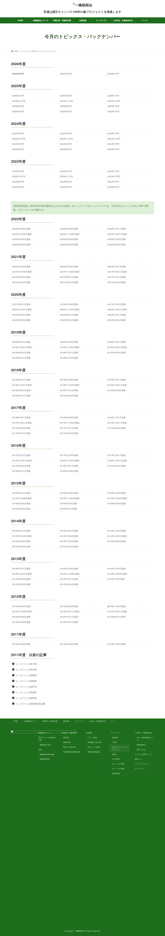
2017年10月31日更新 (117, 422)
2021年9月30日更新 (21, 276)
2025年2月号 (66, 133)
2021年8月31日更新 (69, 276)
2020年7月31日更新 (116, 314)
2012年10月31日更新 (117, 611)
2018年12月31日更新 (22, 384)
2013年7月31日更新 (69, 578)
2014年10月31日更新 (117, 536)
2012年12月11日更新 (69, 611)
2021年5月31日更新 (69, 282)
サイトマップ (139, 768)
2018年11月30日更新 (69, 384)
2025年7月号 (113, 106)
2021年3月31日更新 (21, 304)
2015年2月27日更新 (69, 530)
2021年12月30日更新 (22, 271)
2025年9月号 (18, 106)
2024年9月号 (18, 143)
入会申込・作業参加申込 (97, 721)
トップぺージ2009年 (26, 675)
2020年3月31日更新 (21, 341)
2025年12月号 (18, 100)
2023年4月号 (113, 186)
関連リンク (139, 759)
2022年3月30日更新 (21, 266)
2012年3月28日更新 (21, 644)
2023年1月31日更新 (116, 228)
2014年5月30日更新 (21, 546)
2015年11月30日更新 (69, 498)
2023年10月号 (114, 176)
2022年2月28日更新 (69, 266)
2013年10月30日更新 (117, 573)
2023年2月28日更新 (69, 228)
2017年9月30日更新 (21, 428)
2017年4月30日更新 (69, 433)
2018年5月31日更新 (21, 395)
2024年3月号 (18, 171)
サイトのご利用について (143, 754)
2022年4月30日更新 (116, 244)
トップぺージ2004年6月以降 (30, 703)
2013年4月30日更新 (69, 584)
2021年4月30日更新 (116, 282)
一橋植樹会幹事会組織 (46, 754)
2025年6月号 (18, 111)
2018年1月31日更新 (116, 417)
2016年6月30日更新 (116, 465)
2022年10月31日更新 (117, 234)
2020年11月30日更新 (69, 309)
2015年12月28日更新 (22, 498)
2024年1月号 (113, 171)
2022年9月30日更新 (21, 239)
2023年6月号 (18, 186)
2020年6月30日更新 (21, 320)
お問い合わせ (141, 749)
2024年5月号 (66, 149)
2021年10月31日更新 (117, 271)
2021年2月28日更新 (69, 304)
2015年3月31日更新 (21, 530)
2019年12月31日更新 (22, 347)
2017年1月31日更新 (116, 455)
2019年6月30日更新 (116, 352)
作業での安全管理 (69, 747)
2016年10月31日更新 (117, 460)
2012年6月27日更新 (116, 616)
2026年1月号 (113, 95)
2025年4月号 (113, 111)
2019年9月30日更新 (21, 352)
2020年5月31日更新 (69, 320)
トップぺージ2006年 (26, 692)
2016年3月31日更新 (21, 492)
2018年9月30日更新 (21, 390)
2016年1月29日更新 (116, 492)
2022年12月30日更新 (22, 234)
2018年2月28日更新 (69, 417)
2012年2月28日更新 (69, 644)
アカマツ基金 (92, 737)
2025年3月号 (18, 133)
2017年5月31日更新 (21, 433)
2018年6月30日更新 (116, 390)
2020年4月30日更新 (116, 320)
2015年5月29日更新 (21, 508)
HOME (15, 721)
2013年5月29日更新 (21, 584)
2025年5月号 (66, 111)
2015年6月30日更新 (116, 503)
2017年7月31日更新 (69, 428)
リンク (113, 721)
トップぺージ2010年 (26, 669)
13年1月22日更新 (118, 606)
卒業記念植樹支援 (94, 752)
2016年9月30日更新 (21, 465)
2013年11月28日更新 (69, 573)
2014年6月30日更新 (116, 541)
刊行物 (114, 742)
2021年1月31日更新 (116, 304)
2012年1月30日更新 (116, 644)
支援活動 (66, 721)
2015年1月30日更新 (116, 530)
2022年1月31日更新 (116, 266)
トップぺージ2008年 (26, 681)
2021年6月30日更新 (21, 282)
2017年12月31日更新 (22, 422)
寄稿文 (114, 754)
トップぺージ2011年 (26, 663)
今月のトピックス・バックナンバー (120, 748)
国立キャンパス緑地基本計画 (47, 738)
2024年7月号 (113, 143)
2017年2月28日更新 (69, 455)
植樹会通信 (116, 773)
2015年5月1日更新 (68, 508)
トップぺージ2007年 (26, 686)
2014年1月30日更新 (116, 568)
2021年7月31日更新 (116, 276)
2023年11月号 (66, 176)
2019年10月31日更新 (117, 347)
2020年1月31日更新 (116, 341)
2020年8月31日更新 (69, 314)
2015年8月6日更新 (68, 503)
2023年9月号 (18, 181)
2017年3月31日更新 (21, 455)
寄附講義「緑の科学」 (95, 742)
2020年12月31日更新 (22, 309)
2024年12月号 (18, 138)
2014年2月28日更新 (69, 568)
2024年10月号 (114, 138)
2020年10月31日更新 (117, 309)
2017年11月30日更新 (69, 422)
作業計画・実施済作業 (50, 721)
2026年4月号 (113, 73)
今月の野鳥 (116, 759)
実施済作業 (67, 742)
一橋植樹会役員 (44, 759)
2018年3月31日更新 (21, 417)
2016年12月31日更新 (22, 460)
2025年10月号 (114, 100)
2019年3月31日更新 (21, 379)
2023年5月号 (66, 186)
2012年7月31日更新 (69, 616)
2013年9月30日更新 (21, 578)
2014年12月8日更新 (69, 536)
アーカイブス (79, 721)
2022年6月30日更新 (21, 244)
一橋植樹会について (30, 721)
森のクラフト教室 (94, 747)
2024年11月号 (66, 138)
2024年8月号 (66, 143)
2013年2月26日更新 (69, 606)
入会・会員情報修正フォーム (145, 738)
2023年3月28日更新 (21, 228)
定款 (40, 749)
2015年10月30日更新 (117, 498)
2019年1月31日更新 (116, 379)
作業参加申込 (141, 745)
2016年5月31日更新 (21, 470)
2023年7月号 (113, 181)
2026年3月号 (18, 95)
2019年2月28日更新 (69, 379)
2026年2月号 (66, 95)
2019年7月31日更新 (69, 352)
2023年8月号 (66, 181)
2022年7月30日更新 (116, 239)
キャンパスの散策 (118, 768)
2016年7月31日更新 (69, 465)
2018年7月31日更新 (69, 390)
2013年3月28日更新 (21, 606)
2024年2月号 (66, 171)
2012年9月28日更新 (21, 616)
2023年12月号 (18, 176)
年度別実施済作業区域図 (71, 752)
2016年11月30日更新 (69, 460)
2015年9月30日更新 (21, 503)
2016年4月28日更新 (69, 470)
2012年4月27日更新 (69, 622)
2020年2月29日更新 (69, 341)
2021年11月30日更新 (69, 271)
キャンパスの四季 (118, 764)
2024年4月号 (113, 149)
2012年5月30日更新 (21, 622)
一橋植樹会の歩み (45, 745)
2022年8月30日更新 (69, 239)
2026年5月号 (66, 73)
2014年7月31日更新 (69, 541)
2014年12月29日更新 (22, 536)
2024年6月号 (18, 149)
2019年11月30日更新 (69, 347)
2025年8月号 (66, 106)
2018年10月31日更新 (117, 384)
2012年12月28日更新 (22, 611)
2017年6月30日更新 (116, 428)
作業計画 (66, 737)
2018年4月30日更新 (69, 395)
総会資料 (115, 737)
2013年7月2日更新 (116, 578)
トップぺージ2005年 (26, 698)
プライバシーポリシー (142, 764)
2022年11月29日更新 (69, 234)
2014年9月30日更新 (21, 541)
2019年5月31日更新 (21, 357)
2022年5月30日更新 (69, 244)
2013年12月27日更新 (22, 573)
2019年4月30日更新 (69, 357)
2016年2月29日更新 (69, 492)
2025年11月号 (66, 100)
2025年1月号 (113, 133)
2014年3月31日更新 (21, 568)
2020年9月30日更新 (21, 314)
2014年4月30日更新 (69, 546)
